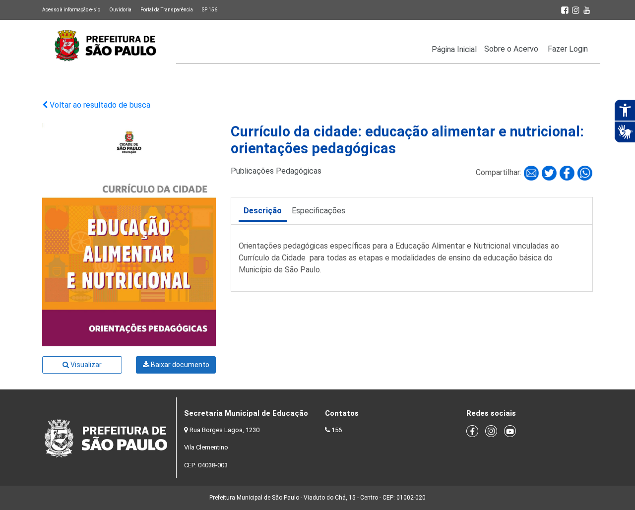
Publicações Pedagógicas (276, 171)
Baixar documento (179, 365)
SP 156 (209, 9)
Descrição (263, 210)
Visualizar (85, 365)
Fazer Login (568, 49)
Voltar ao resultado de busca (99, 105)
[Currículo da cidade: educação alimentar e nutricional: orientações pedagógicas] (532, 172)
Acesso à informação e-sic (71, 9)
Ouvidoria (120, 9)
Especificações (318, 210)
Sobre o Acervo (511, 49)
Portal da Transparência (166, 9)
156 (336, 430)
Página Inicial (454, 49)
